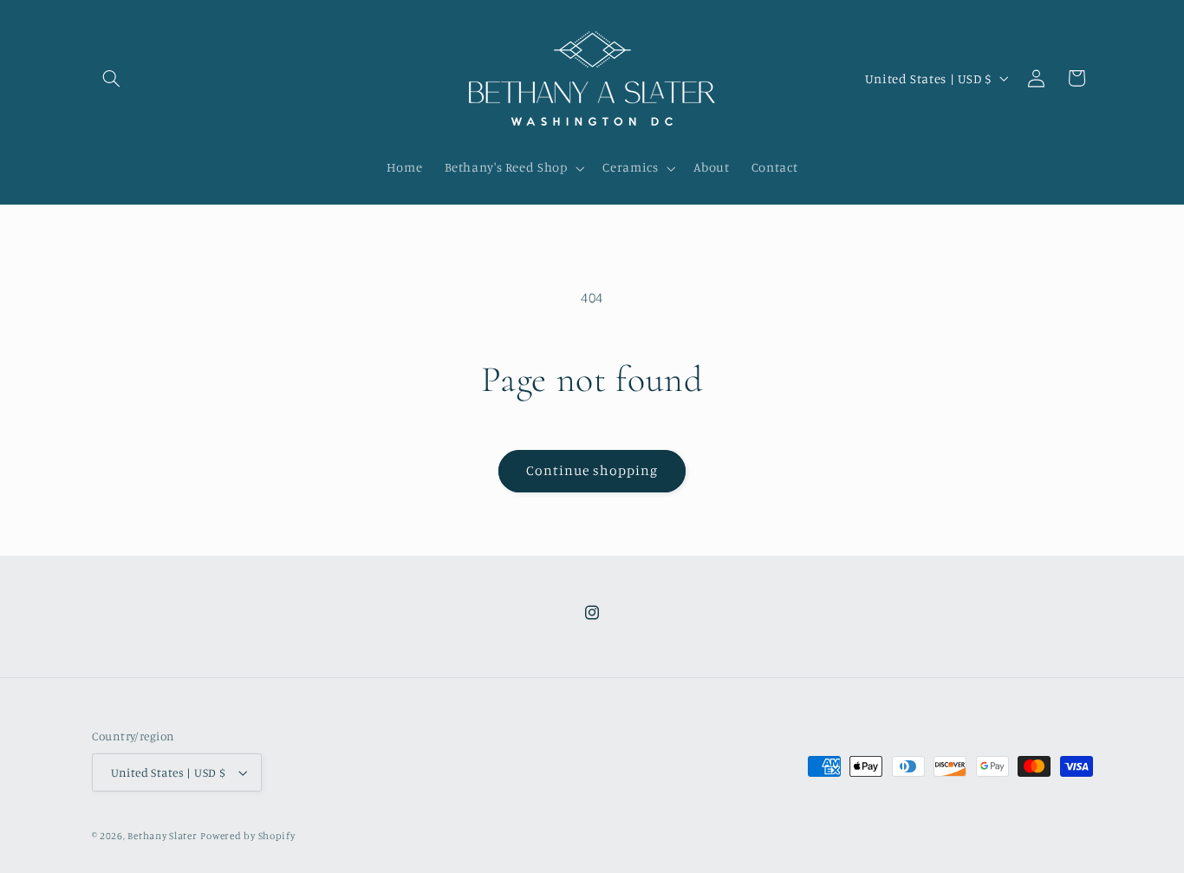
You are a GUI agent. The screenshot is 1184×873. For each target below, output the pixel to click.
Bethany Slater (162, 836)
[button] (112, 78)
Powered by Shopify (247, 836)
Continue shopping (592, 470)
